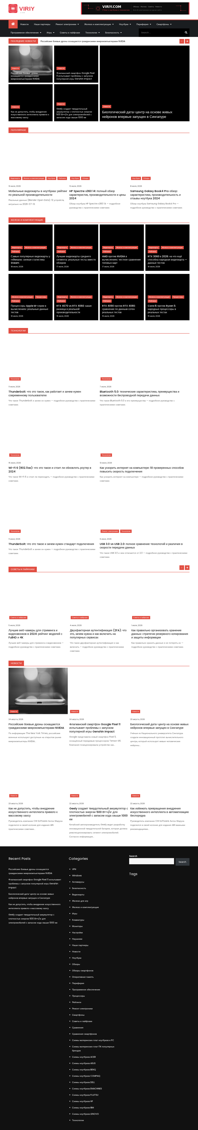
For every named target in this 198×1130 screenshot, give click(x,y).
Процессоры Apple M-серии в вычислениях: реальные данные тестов (29, 309)
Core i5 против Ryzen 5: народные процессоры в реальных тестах (162, 309)
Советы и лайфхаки (70, 32)
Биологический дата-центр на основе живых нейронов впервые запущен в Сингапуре (137, 114)
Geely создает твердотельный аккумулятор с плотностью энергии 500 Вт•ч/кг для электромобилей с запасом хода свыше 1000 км (74, 113)
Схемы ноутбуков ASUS (84, 1063)
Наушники (77, 938)
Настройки (77, 932)
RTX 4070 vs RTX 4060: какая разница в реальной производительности (74, 309)
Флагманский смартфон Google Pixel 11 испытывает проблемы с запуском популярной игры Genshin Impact (75, 76)
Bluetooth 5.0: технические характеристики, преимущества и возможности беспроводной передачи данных (139, 393)
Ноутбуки (123, 24)
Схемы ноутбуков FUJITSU (85, 1094)
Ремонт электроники (66, 24)
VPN (74, 869)
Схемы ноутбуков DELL (83, 1082)
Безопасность (112, 32)
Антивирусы (78, 881)
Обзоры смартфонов (82, 970)
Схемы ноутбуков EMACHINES (87, 1088)
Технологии (91, 32)
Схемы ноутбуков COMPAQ (86, 1075)
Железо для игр (80, 900)
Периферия (142, 24)
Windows (77, 875)
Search (133, 856)
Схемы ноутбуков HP (82, 1101)
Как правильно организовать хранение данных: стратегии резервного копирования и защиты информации (159, 633)
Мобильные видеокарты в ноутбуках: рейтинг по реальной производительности (38, 193)
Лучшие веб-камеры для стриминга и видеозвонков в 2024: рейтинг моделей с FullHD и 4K (35, 633)
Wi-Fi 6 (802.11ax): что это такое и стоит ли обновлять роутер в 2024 (50, 469)
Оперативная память (83, 976)
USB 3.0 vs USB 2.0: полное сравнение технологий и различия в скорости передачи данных (141, 545)
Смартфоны (163, 24)
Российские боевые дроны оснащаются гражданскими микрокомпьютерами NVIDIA (83, 41)
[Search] (186, 32)
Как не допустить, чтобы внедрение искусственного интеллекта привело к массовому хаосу (30, 114)
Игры (49, 32)
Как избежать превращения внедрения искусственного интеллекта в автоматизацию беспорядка (159, 812)
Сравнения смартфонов (84, 1033)
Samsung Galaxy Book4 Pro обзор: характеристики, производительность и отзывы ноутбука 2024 (155, 194)
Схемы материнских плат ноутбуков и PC (93, 1040)
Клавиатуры (78, 919)
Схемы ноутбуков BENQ (84, 1069)
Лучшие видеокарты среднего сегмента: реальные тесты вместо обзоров (76, 260)
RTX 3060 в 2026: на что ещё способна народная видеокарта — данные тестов (167, 260)
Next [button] (187, 41)
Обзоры (85, 178)
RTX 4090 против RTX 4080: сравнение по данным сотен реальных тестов (119, 309)
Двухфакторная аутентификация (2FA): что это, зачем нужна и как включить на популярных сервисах (98, 633)
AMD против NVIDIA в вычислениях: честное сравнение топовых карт (121, 260)
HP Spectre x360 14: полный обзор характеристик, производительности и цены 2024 (97, 194)
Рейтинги (62, 178)
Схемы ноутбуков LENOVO (85, 1113)
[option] (114, 41)
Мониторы (77, 926)
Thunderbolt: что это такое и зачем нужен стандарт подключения (51, 544)
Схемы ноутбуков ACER (84, 1056)
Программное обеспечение (25, 32)
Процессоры (41, 297)
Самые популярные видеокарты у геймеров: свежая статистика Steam (30, 260)
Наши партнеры (42, 24)
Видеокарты (15, 178)
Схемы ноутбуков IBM (83, 1107)
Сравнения (77, 1027)
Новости (24, 24)
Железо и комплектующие (97, 24)
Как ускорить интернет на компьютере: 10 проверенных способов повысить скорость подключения (142, 469)
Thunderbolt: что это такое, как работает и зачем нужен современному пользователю (45, 393)
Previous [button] (181, 41)
